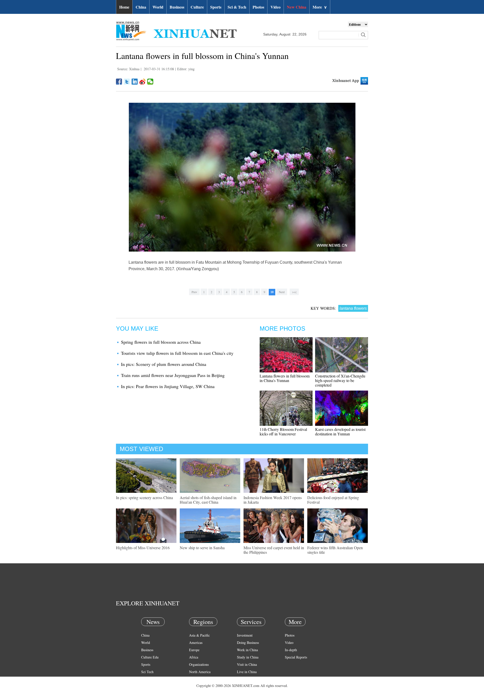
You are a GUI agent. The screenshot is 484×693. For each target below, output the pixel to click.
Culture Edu (150, 657)
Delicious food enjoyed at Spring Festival (333, 500)
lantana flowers (353, 308)
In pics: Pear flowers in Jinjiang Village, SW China (168, 386)
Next (282, 292)
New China (296, 7)
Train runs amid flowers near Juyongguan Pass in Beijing (173, 375)
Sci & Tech (237, 7)
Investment (245, 635)
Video (275, 7)
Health (145, 679)
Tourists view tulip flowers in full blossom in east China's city (177, 353)
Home (124, 7)
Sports (215, 7)
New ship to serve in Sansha (202, 547)
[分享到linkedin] (135, 82)
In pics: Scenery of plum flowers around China (163, 364)
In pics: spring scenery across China (144, 497)
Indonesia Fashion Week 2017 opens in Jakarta (273, 500)
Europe (194, 649)
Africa (193, 657)
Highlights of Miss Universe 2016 (143, 547)
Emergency (245, 679)
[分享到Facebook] (119, 82)
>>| (294, 292)
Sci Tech (147, 671)
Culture (197, 7)
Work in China (247, 649)
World (158, 7)
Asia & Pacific (199, 635)
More (320, 7)
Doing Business (248, 642)
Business (177, 7)
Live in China (247, 671)
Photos (258, 7)
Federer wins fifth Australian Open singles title (335, 550)
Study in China (247, 657)
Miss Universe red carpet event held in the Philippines (274, 550)
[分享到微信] (150, 82)
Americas (195, 642)
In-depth (291, 649)
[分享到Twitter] (127, 82)
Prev (194, 292)
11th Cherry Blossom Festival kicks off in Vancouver (283, 431)
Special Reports (296, 657)
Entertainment (151, 686)
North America (199, 671)
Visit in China (247, 664)
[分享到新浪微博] (142, 82)
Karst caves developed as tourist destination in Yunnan (340, 431)
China (141, 7)
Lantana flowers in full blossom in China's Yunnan (285, 378)
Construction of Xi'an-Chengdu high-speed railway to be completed (340, 380)
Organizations (199, 664)
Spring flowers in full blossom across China (161, 342)
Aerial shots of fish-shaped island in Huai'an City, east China (208, 500)
